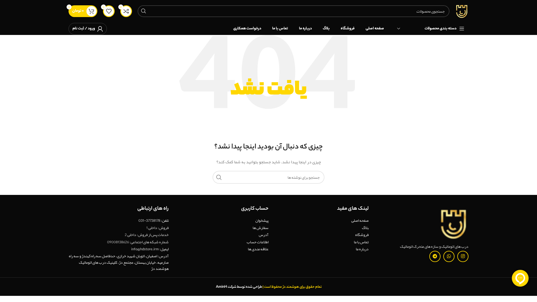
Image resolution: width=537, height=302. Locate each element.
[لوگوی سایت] (461, 12)
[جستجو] (143, 11)
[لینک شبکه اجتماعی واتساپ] (448, 256)
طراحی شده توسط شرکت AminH (238, 287)
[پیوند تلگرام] (435, 256)
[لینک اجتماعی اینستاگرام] (462, 256)
